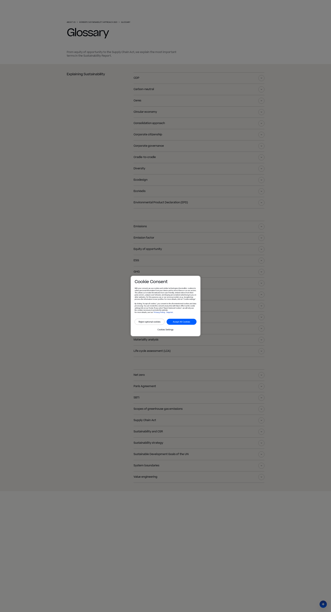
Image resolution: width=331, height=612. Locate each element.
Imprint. (169, 312)
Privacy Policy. (160, 312)
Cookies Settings (165, 329)
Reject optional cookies (149, 321)
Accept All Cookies (181, 321)
